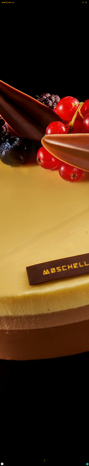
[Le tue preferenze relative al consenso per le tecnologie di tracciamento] (2, 464)
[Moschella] (8, 2)
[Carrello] (86, 2)
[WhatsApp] (87, 464)
